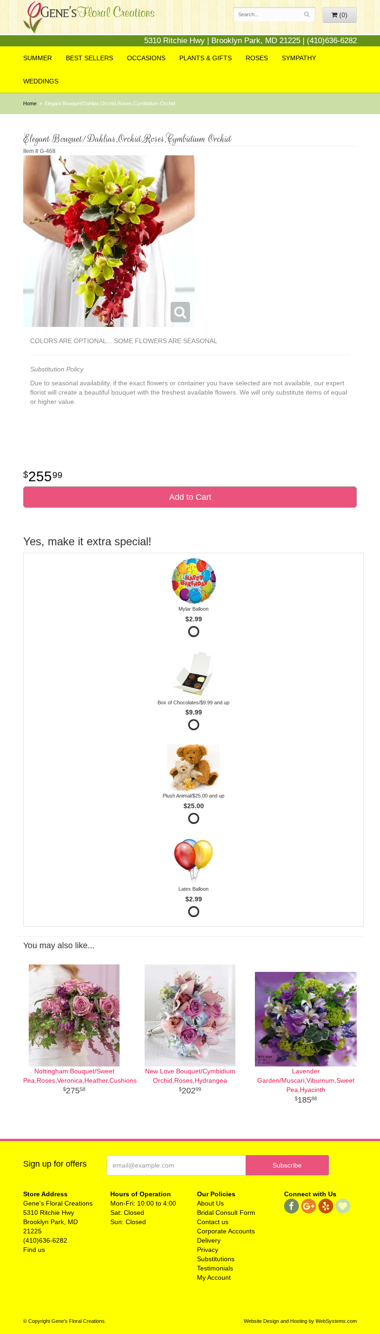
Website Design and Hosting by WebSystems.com (300, 1321)
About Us (210, 1203)
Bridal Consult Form (226, 1212)
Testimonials (215, 1268)
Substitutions (215, 1259)
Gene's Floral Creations (88, 24)
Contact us (212, 1221)
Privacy (207, 1249)
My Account (214, 1277)
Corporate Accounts (226, 1231)
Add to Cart (190, 497)
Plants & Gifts (205, 58)
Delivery (209, 1240)
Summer (37, 58)
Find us (34, 1249)
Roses (257, 58)
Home (30, 103)
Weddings (40, 81)
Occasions (146, 58)
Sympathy (299, 58)
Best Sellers (89, 58)
